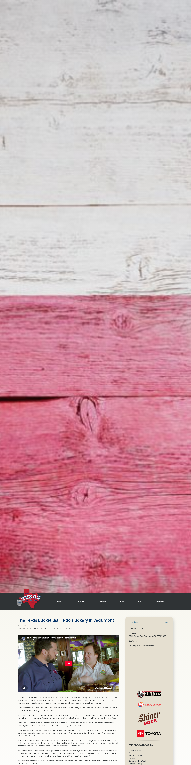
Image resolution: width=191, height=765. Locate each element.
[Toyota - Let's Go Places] (149, 731)
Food (61, 629)
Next (166, 622)
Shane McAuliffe (25, 629)
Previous (134, 622)
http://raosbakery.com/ (143, 646)
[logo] (28, 589)
